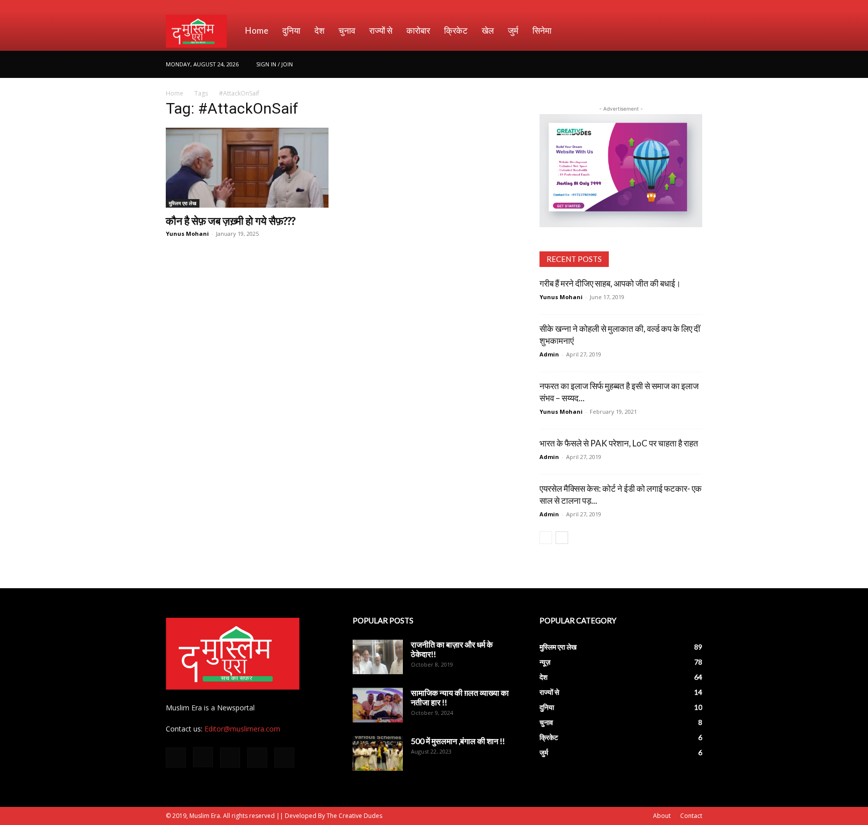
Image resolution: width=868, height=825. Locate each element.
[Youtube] (694, 64)
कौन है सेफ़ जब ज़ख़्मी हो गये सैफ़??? (230, 220)
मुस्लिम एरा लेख (182, 203)
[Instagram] (645, 64)
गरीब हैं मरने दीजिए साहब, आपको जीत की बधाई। (610, 283)
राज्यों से (380, 30)
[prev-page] (545, 537)
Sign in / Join (274, 64)
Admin (549, 354)
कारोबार (418, 30)
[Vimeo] (678, 64)
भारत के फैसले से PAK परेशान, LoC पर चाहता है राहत (618, 443)
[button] (690, 31)
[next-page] (562, 537)
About (662, 815)
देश (319, 30)
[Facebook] (628, 64)
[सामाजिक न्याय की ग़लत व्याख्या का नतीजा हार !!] (378, 705)
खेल (488, 30)
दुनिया (291, 30)
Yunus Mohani (187, 233)
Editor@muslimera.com (242, 729)
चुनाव (347, 30)
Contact (691, 815)
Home (256, 30)
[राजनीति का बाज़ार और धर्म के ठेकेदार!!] (378, 656)
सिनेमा (542, 30)
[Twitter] (661, 64)
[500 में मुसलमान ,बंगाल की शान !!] (378, 753)
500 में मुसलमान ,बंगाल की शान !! (458, 741)
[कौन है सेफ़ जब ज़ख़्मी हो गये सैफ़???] (247, 168)
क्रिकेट (456, 30)
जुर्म (513, 30)
